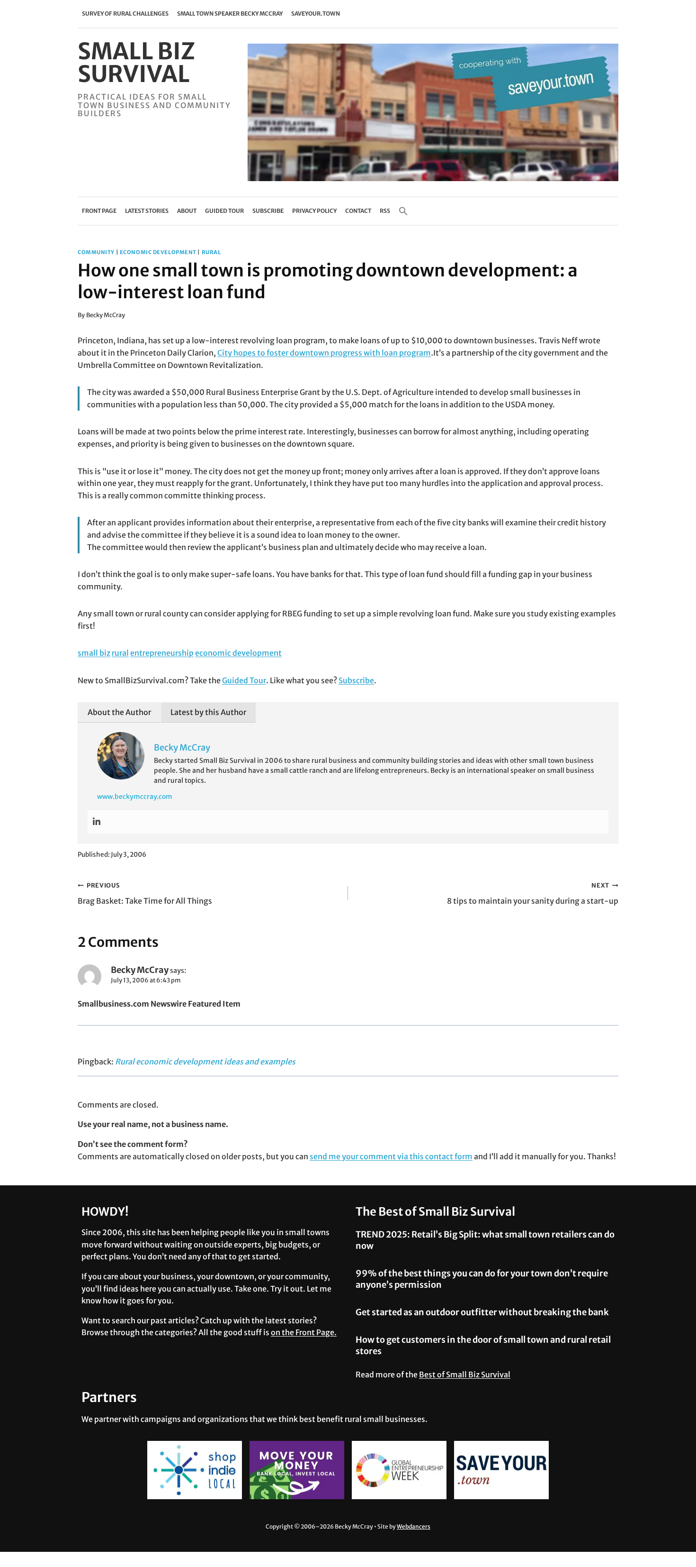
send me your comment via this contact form (391, 1156)
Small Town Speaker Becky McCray (230, 13)
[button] (403, 211)
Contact (358, 210)
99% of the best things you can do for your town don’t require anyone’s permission (482, 1279)
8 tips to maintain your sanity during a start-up (532, 893)
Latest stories (147, 210)
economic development (158, 252)
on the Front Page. (304, 1332)
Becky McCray (105, 315)
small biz (94, 653)
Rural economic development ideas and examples (205, 1061)
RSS (385, 210)
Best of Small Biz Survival (464, 1374)
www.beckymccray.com (134, 796)
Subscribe (268, 210)
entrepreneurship (162, 653)
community (96, 252)
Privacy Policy (314, 210)
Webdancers (413, 1526)
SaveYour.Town (315, 13)
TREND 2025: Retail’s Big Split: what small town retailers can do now (485, 1240)
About (186, 210)
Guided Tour (224, 210)
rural (211, 252)
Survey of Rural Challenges (125, 13)
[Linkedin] (96, 821)
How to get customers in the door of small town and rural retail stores (483, 1345)
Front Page (99, 210)
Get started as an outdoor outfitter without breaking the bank (482, 1312)
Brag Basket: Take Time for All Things (145, 893)
